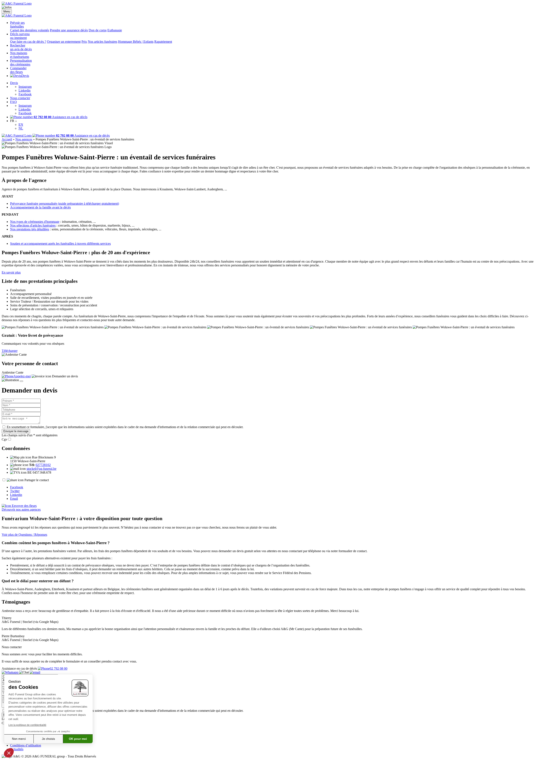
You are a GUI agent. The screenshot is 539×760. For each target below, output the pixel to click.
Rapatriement (163, 41)
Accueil (7, 139)
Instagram (25, 86)
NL (21, 128)
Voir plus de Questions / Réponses (24, 534)
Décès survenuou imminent (20, 36)
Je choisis (48, 738)
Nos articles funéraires (102, 41)
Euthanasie (114, 30)
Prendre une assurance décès (69, 30)
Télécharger (9, 351)
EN (21, 124)
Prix (84, 41)
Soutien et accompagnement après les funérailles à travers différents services (60, 243)
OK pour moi (78, 738)
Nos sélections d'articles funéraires (33, 225)
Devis (25, 75)
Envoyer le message (15, 431)
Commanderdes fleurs (18, 70)
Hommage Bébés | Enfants (135, 41)
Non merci (19, 738)
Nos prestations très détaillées (29, 229)
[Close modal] (21, 381)
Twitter (15, 491)
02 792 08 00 (58, 668)
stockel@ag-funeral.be (41, 468)
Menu (6, 11)
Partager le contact (36, 480)
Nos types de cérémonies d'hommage (34, 221)
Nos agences (23, 139)
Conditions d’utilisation (25, 745)
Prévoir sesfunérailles (17, 24)
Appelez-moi (22, 376)
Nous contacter (20, 98)
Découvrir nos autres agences (21, 509)
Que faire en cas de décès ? (28, 41)
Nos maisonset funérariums (19, 55)
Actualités (16, 749)
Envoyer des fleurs (24, 506)
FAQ (13, 102)
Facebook (25, 94)
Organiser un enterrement (64, 41)
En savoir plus (11, 272)
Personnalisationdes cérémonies (21, 62)
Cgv (4, 439)
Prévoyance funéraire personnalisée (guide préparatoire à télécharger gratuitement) (64, 203)
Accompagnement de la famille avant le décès (40, 207)
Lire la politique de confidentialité (27, 725)
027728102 (43, 465)
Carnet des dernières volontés (29, 30)
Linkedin (25, 90)
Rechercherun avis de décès (21, 47)
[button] (9, 753)
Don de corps (98, 30)
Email (14, 498)
